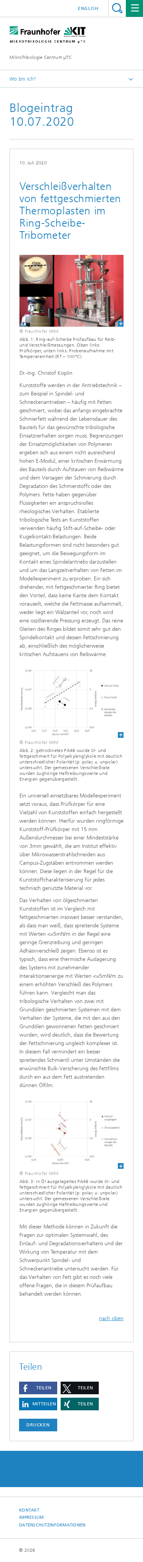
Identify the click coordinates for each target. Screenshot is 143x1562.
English (88, 8)
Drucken (38, 1425)
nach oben (111, 1318)
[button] (38, 1388)
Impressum (31, 1517)
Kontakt (29, 1510)
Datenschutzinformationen (52, 1525)
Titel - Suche (117, 8)
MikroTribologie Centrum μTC (41, 57)
